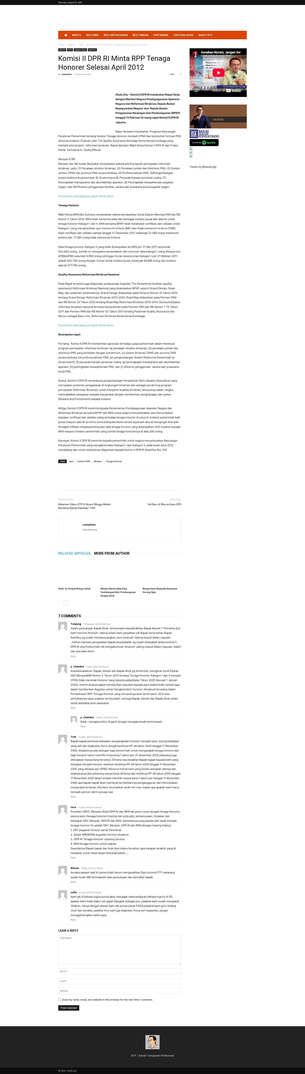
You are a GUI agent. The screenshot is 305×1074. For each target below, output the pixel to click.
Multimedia (140, 35)
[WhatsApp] (86, 82)
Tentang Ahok (183, 35)
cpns (71, 461)
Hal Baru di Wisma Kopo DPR (164, 504)
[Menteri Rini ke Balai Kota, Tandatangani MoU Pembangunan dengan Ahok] (119, 572)
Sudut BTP (205, 35)
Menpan (98, 461)
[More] (94, 82)
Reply (73, 656)
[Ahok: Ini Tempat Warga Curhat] (77, 572)
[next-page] (66, 603)
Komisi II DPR (83, 461)
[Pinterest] (78, 82)
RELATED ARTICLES (74, 553)
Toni (73, 736)
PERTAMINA (160, 35)
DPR (81, 44)
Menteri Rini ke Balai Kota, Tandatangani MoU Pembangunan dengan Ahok (118, 592)
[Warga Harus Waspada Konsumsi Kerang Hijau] (162, 572)
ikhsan (75, 868)
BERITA (76, 35)
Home (61, 44)
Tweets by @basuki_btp (203, 166)
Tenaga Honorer (114, 461)
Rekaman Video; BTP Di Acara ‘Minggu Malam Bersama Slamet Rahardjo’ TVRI (84, 506)
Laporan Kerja (80, 49)
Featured (92, 35)
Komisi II (92, 49)
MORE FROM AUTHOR (112, 553)
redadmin (66, 74)
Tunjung (76, 624)
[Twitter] (69, 82)
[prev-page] (60, 603)
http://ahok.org (90, 529)
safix (74, 892)
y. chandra (77, 666)
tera (73, 807)
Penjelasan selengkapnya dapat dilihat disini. (86, 196)
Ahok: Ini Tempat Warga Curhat (74, 588)
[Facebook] (61, 82)
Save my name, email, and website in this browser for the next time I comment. (107, 999)
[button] (242, 35)
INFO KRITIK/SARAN (116, 35)
